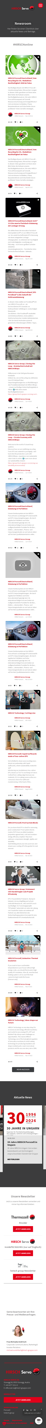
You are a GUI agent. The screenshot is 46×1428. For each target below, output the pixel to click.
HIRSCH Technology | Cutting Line (21, 713)
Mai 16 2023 (28, 855)
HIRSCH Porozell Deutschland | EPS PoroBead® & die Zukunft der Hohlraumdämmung (22, 294)
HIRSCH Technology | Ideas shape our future (23, 1021)
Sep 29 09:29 (28, 330)
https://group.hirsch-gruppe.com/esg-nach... (23, 394)
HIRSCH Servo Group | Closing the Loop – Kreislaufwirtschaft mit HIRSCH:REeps (21, 366)
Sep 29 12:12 (28, 187)
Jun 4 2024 (28, 617)
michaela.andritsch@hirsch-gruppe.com (22, 1350)
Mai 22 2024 (28, 679)
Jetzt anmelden (23, 1229)
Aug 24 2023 (28, 789)
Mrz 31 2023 (28, 925)
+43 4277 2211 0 (12, 1385)
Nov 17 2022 (28, 1055)
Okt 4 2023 (28, 720)
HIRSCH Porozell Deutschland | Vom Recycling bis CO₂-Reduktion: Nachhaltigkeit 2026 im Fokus (22, 80)
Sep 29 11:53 (28, 259)
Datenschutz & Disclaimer (15, 1423)
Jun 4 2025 (28, 401)
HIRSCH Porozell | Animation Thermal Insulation (23, 959)
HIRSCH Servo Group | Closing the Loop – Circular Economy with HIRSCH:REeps (21, 437)
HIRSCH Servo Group (22, 113)
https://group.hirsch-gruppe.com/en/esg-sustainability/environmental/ (23, 464)
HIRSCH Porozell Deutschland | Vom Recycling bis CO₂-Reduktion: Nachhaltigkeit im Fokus (22, 152)
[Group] (23, 8)
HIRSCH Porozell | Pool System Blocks (23, 823)
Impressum (17, 1420)
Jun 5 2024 (28, 541)
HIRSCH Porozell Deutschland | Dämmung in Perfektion (20, 507)
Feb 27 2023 (28, 986)
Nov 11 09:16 (29, 116)
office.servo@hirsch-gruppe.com (18, 1388)
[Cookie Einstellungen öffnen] (4, 1423)
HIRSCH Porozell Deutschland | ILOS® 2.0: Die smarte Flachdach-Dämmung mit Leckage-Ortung (23, 223)
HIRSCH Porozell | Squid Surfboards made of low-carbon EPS (22, 755)
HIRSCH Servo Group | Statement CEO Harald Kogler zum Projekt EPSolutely (21, 891)
